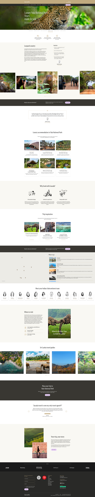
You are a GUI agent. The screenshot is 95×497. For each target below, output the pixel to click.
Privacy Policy (57, 494)
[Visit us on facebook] (60, 483)
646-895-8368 (68, 2)
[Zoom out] (46, 255)
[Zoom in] (46, 254)
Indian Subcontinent (51, 481)
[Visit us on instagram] (63, 483)
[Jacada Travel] (27, 2)
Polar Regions (50, 484)
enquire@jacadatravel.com (63, 477)
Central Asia (49, 479)
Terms (60, 494)
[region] (24, 268)
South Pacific (50, 485)
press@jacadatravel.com (63, 480)
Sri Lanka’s (25, 49)
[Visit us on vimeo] (62, 483)
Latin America (50, 482)
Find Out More (54, 449)
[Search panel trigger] (64, 5)
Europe (49, 480)
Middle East (49, 483)
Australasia (49, 478)
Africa (49, 476)
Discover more (59, 261)
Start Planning (67, 102)
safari (32, 52)
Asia (48, 477)
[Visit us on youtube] (61, 483)
